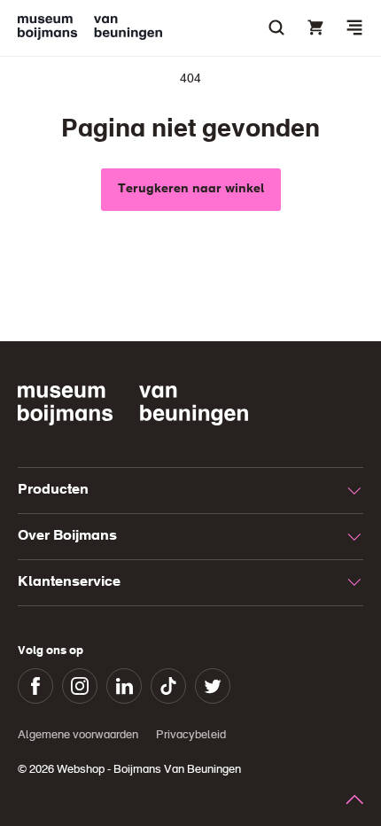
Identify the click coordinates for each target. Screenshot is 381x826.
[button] (354, 27)
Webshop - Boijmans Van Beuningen (149, 769)
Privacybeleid (191, 735)
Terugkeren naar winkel (191, 189)
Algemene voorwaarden (78, 735)
